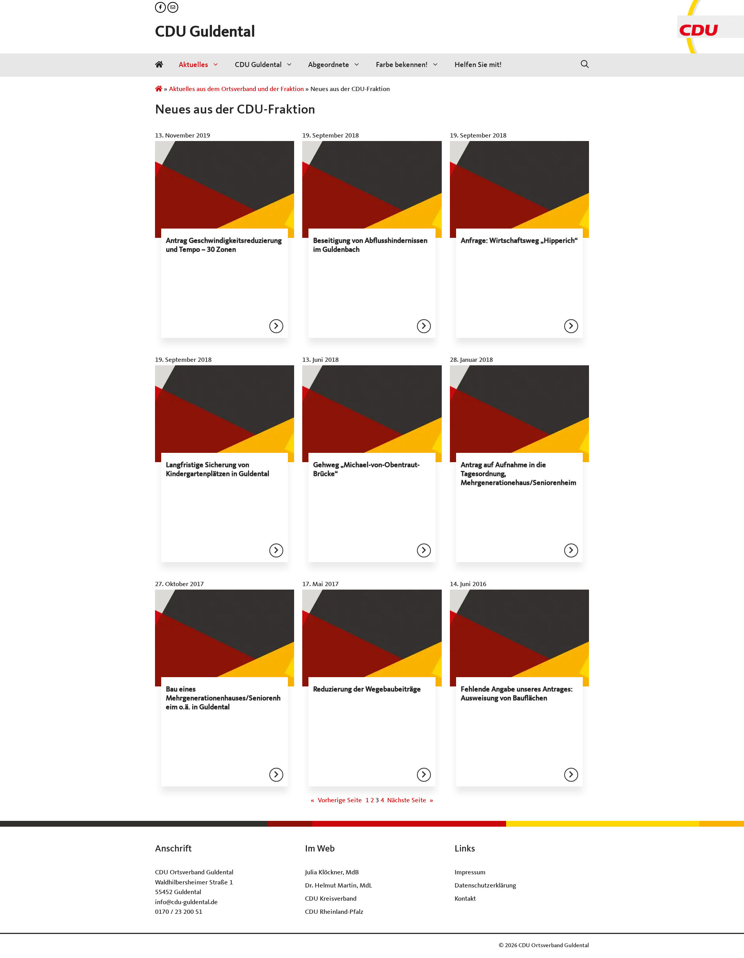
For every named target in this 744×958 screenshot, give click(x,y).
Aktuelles (193, 65)
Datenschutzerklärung (485, 885)
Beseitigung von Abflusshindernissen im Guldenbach (370, 245)
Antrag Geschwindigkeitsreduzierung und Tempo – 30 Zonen (224, 245)
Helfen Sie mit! (478, 65)
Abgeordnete (328, 65)
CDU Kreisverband (330, 899)
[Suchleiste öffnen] (585, 65)
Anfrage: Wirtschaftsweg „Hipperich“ (519, 241)
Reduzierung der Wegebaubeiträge (367, 689)
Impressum (470, 872)
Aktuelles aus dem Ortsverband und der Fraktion (236, 89)
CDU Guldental (205, 32)
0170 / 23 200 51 (178, 912)
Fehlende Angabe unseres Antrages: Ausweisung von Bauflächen (517, 694)
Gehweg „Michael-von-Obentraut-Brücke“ (366, 469)
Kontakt (465, 899)
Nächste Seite (410, 800)
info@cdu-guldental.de (186, 902)
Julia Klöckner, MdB (332, 872)
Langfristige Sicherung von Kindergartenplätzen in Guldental (217, 469)
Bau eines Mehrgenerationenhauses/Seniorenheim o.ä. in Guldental (223, 698)
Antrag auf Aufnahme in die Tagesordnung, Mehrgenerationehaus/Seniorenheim (518, 474)
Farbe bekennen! (402, 65)
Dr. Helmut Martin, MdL (338, 885)
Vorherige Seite (336, 800)
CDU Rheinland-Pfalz (334, 912)
